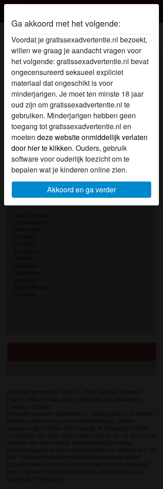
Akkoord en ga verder (81, 189)
